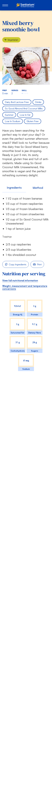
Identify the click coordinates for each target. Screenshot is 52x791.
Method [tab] (38, 188)
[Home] (26, 5)
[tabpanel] (26, 287)
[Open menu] (5, 5)
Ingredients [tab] (14, 187)
